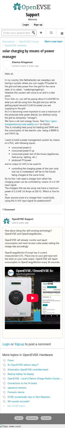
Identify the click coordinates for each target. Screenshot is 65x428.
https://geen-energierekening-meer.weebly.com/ (31, 122)
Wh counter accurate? (19, 401)
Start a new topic (54, 41)
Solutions (32, 418)
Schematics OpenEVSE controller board (28, 369)
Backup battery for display (21, 374)
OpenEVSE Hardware (16, 45)
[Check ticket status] (51, 32)
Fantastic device (16, 392)
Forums (46, 418)
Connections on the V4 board (22, 383)
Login (6, 344)
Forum (11, 360)
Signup (19, 344)
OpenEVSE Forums (29, 41)
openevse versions (17, 387)
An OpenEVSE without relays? (23, 364)
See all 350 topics (16, 405)
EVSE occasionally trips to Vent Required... (29, 396)
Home (19, 418)
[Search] (34, 32)
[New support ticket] (41, 32)
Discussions (8, 41)
